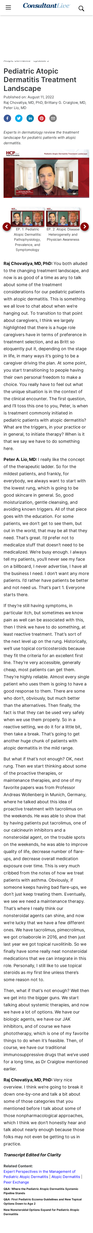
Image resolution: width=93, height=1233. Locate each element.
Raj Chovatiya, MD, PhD (23, 102)
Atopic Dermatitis (65, 1176)
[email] (53, 118)
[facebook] (7, 118)
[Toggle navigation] (8, 7)
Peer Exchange (16, 1182)
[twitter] (19, 118)
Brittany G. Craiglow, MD (64, 102)
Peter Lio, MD (15, 107)
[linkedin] (30, 118)
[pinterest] (41, 118)
